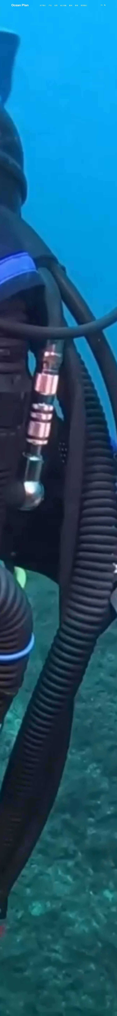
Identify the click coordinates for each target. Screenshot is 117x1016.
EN (102, 5)
